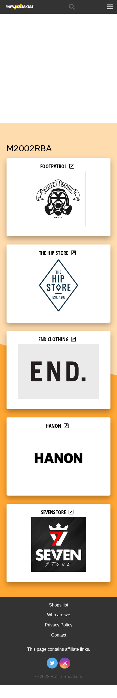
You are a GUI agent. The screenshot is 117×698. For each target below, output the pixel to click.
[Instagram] (64, 663)
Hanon (53, 425)
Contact (58, 635)
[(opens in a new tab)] (58, 175)
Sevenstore (53, 512)
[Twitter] (52, 663)
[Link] (19, 7)
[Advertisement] (58, 61)
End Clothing (53, 339)
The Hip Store (53, 253)
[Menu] (110, 7)
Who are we (58, 614)
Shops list (58, 605)
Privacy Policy (58, 625)
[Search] (71, 7)
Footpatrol (53, 166)
